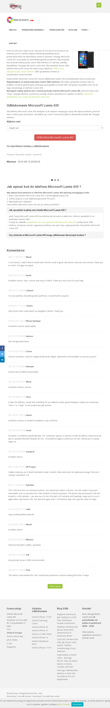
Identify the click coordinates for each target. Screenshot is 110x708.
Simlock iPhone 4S (40, 627)
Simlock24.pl (11, 696)
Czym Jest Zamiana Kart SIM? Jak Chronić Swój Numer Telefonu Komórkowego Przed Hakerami (67, 645)
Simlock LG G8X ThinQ (41, 634)
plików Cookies (63, 704)
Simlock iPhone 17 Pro (42, 617)
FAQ (8, 629)
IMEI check (50, 696)
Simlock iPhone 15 (40, 630)
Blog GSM (73, 30)
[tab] (55, 210)
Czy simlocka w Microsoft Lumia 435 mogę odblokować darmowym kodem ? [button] (47, 235)
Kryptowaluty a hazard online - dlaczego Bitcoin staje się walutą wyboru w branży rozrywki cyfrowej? (67, 660)
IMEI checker (26, 696)
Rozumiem (77, 704)
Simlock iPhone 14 (40, 637)
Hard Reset (37, 696)
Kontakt (13, 43)
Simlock (12, 30)
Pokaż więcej (55, 586)
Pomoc (84, 30)
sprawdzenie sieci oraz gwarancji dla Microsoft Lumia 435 (51, 222)
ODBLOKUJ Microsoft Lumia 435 (55, 137)
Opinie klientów (56, 30)
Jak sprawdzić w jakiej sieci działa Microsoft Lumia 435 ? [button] (37, 210)
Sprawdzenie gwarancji (33, 30)
